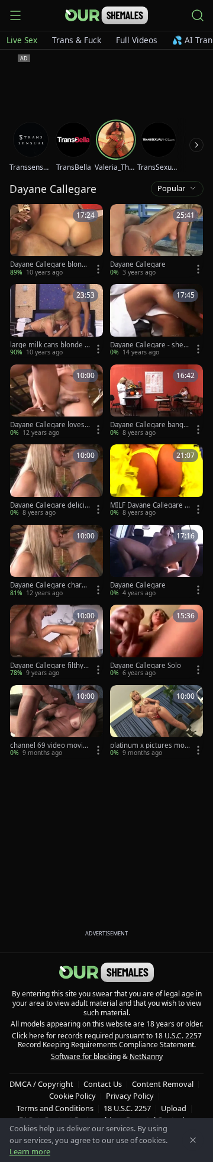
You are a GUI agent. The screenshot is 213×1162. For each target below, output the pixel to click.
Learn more (29, 1151)
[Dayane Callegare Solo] (156, 641)
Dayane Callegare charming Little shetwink (50, 585)
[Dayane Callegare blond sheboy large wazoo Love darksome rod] (56, 240)
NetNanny (146, 1056)
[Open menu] (15, 15)
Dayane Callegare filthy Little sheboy (49, 665)
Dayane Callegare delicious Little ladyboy (49, 505)
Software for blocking (86, 1056)
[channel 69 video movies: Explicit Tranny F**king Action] (56, 721)
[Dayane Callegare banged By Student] (156, 400)
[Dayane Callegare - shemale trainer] (156, 320)
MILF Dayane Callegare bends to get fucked (149, 505)
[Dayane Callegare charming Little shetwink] (56, 561)
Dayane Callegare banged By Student (149, 424)
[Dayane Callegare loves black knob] (56, 400)
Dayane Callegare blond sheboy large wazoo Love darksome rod (48, 264)
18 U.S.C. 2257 (127, 1108)
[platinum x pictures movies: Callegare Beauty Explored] (156, 721)
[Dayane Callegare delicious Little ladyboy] (56, 480)
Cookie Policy (72, 1095)
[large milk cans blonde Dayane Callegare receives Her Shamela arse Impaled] (56, 320)
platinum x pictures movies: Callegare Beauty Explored (150, 745)
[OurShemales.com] (106, 15)
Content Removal (162, 1084)
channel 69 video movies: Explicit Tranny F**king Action (49, 745)
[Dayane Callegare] (156, 240)
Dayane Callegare (138, 264)
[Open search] (197, 15)
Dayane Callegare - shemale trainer (150, 344)
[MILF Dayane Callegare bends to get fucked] (156, 480)
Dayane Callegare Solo (145, 665)
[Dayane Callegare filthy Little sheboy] (56, 641)
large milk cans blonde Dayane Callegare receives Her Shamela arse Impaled (49, 344)
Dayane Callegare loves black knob (47, 424)
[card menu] (98, 269)
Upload (173, 1108)
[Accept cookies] (193, 1140)
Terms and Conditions (55, 1108)
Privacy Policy (130, 1095)
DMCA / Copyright (41, 1084)
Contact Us (102, 1084)
